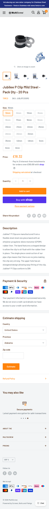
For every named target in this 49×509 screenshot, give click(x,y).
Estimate (11, 366)
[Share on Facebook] (29, 216)
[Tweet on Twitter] (39, 216)
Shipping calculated (21, 172)
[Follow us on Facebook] (5, 473)
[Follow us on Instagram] (10, 473)
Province (7, 337)
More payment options (24, 206)
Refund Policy (9, 378)
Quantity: (7, 181)
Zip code (6, 349)
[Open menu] (4, 13)
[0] (44, 12)
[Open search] (33, 12)
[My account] (38, 12)
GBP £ (6, 460)
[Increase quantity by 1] (30, 181)
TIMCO (5, 98)
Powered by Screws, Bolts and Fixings (17, 503)
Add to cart (24, 191)
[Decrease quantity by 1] (16, 181)
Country (6, 324)
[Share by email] (44, 216)
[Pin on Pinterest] (34, 216)
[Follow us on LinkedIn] (15, 473)
